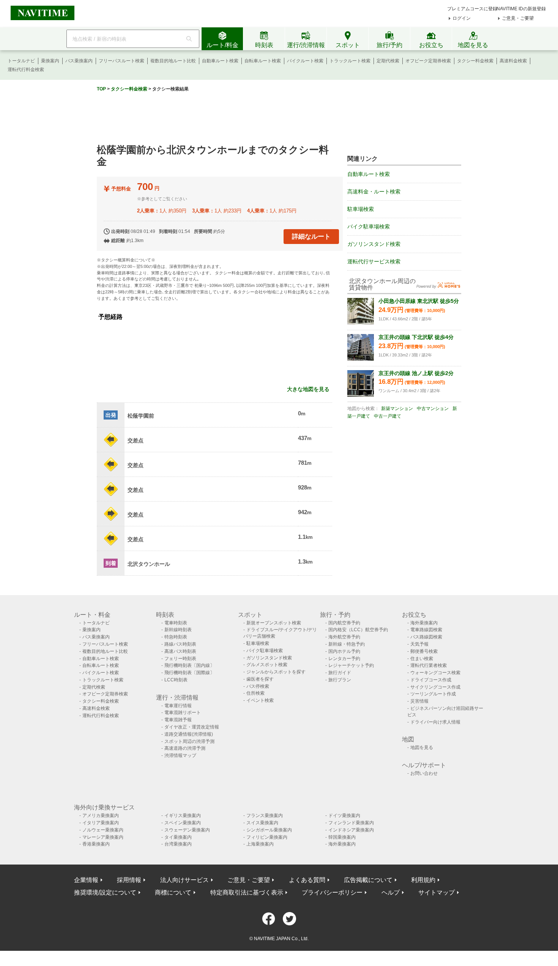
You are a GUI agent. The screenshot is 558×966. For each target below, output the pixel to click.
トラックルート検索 (349, 60)
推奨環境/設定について (105, 892)
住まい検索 (421, 658)
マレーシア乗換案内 (102, 837)
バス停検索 (257, 686)
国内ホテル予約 (344, 651)
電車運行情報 (178, 705)
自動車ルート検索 (220, 60)
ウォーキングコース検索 (435, 672)
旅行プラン (339, 680)
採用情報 (129, 880)
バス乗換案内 (79, 60)
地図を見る (421, 747)
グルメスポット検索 (266, 664)
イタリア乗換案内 (100, 822)
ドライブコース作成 (430, 680)
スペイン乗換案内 (182, 822)
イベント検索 (260, 700)
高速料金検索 (513, 60)
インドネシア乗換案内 (351, 830)
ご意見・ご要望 (518, 18)
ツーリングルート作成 (433, 694)
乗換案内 (50, 60)
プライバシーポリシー (332, 892)
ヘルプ (390, 892)
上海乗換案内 (260, 844)
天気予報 (419, 644)
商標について (173, 892)
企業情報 (86, 880)
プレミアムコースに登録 (472, 8)
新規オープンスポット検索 (273, 623)
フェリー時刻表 (180, 658)
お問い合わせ (424, 773)
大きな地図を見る (308, 389)
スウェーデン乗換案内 (187, 830)
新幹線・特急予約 (346, 644)
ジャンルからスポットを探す (276, 672)
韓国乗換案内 (342, 837)
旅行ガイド (339, 672)
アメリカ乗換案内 (100, 815)
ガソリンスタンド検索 (373, 244)
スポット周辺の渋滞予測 (189, 741)
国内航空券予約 (344, 623)
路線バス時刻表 (180, 644)
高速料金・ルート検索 (373, 191)
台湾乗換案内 (178, 844)
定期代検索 (388, 60)
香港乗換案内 (96, 844)
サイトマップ (436, 892)
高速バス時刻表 (180, 651)
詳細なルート (311, 236)
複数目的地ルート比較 (173, 60)
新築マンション (397, 408)
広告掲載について (368, 880)
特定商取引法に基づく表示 (246, 892)
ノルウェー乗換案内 (102, 830)
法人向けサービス (184, 880)
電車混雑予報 (178, 719)
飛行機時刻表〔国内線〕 (189, 665)
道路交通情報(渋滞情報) (188, 734)
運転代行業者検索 (428, 665)
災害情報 (419, 701)
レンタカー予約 (344, 658)
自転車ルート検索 (262, 60)
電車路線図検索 (426, 629)
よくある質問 (307, 880)
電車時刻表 (175, 623)
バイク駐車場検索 (368, 226)
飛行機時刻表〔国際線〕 (189, 672)
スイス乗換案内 (262, 822)
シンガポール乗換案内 (269, 830)
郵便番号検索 (424, 651)
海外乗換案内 (424, 623)
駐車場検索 (360, 209)
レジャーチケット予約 (351, 665)
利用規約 (423, 880)
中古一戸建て (387, 416)
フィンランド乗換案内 (351, 822)
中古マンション (433, 408)
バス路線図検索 (426, 637)
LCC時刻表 (176, 680)
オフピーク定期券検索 (428, 60)
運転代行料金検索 (26, 69)
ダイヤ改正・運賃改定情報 (191, 727)
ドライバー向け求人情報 (435, 722)
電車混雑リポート (182, 712)
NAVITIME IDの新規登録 (521, 8)
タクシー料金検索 (475, 60)
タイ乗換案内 (178, 837)
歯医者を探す (260, 679)
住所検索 (255, 693)
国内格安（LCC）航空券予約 (358, 629)
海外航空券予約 (344, 637)
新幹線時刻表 (178, 629)
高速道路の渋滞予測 (184, 748)
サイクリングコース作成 (435, 687)
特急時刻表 (175, 637)
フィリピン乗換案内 (266, 837)
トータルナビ (21, 60)
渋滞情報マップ (180, 755)
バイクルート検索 (305, 60)
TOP (101, 89)
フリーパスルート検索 (121, 60)
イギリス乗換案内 (182, 815)
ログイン (461, 18)
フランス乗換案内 (264, 815)
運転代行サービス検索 (373, 261)
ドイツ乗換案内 (344, 815)
